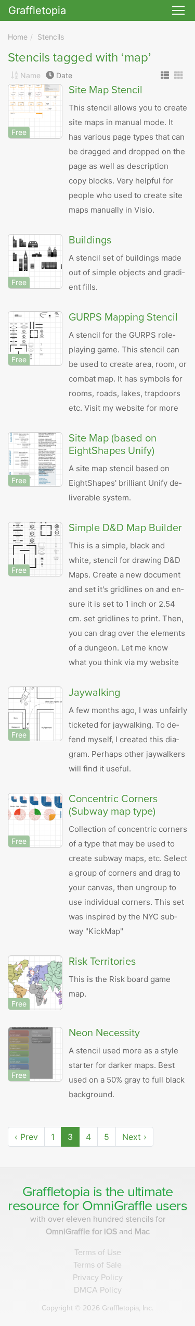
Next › (134, 1137)
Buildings (90, 240)
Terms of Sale (97, 1265)
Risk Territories (102, 961)
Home (18, 36)
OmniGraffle (117, 1205)
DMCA (98, 1290)
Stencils (50, 36)
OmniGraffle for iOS (82, 1231)
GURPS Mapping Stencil (123, 317)
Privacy (98, 1277)
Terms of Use (97, 1252)
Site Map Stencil (105, 90)
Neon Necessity (104, 1033)
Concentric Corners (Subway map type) (113, 805)
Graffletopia (37, 10)
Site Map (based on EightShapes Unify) (113, 444)
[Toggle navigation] (178, 10)
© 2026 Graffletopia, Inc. (97, 1308)
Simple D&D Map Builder (125, 528)
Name (30, 75)
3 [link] (70, 1137)
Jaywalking (94, 692)
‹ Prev (26, 1137)
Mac (142, 1231)
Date (64, 75)
